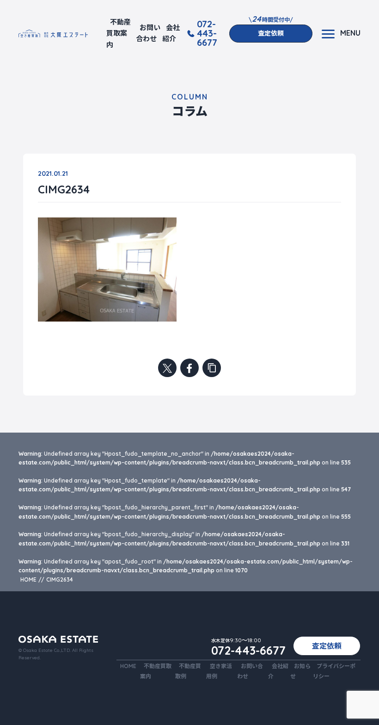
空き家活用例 (219, 671)
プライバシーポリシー (334, 671)
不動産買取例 (188, 671)
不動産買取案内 (118, 33)
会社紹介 (171, 33)
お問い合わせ (148, 33)
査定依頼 (271, 33)
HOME (128, 666)
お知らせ (300, 671)
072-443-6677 (207, 33)
